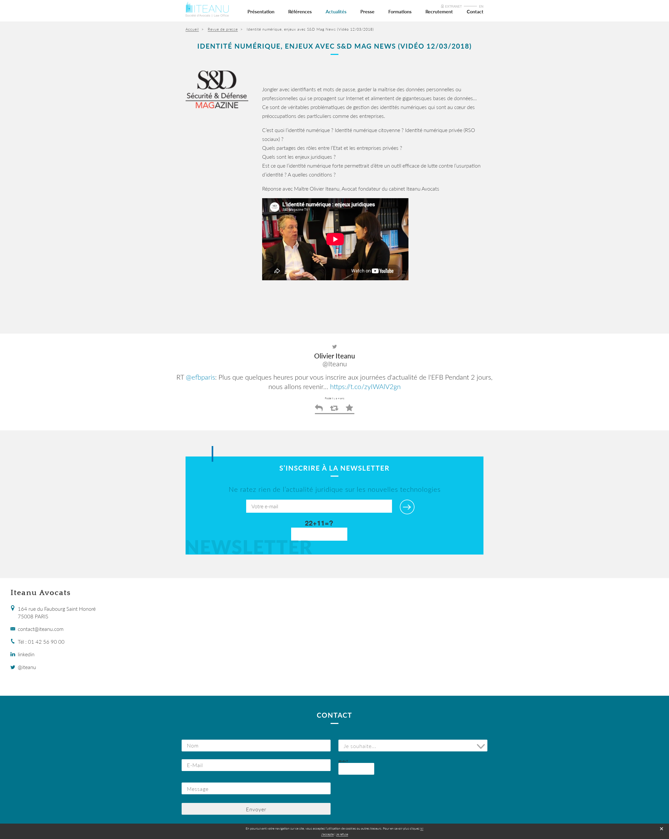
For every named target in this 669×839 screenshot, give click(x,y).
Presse (367, 11)
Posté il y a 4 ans (334, 398)
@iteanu (27, 667)
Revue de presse (223, 29)
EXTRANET (453, 6)
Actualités (336, 11)
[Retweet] (334, 410)
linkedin (26, 654)
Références (300, 11)
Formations (400, 11)
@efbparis (200, 377)
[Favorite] (349, 410)
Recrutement (439, 11)
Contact (475, 11)
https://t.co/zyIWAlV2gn (365, 386)
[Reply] (319, 410)
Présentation (260, 11)
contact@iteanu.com (41, 629)
